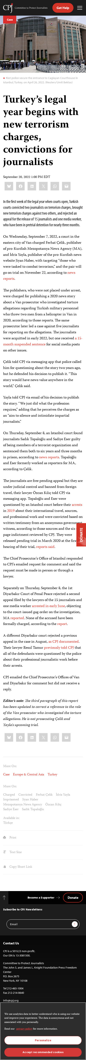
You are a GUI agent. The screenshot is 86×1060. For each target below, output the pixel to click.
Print (12, 838)
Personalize (43, 1040)
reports (8, 279)
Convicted (25, 795)
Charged (9, 795)
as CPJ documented (63, 642)
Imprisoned (11, 799)
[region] (43, 1031)
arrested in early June (48, 606)
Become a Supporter (41, 897)
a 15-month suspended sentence (43, 341)
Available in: (11, 818)
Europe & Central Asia (28, 775)
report (62, 624)
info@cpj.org (11, 1000)
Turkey (52, 775)
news (71, 273)
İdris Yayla (63, 795)
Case (10, 19)
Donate (73, 897)
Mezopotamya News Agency (22, 805)
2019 (11, 511)
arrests (77, 505)
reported (17, 618)
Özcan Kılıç (53, 805)
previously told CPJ (59, 648)
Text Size (15, 852)
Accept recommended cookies (43, 1052)
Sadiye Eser (11, 809)
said (51, 547)
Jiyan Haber (30, 799)
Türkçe (8, 823)
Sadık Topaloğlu (33, 809)
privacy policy (24, 1029)
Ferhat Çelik (44, 795)
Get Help (63, 8)
